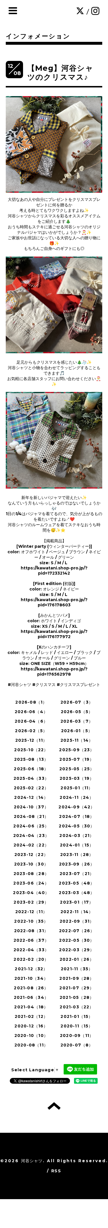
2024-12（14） (31, 797)
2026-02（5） (31, 730)
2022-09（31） (77, 921)
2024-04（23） (31, 835)
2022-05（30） (76, 940)
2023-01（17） (76, 902)
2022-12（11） (31, 911)
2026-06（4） (31, 711)
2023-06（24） (31, 883)
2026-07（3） (76, 702)
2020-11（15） (76, 1026)
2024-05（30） (76, 826)
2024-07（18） (76, 816)
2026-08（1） (31, 702)
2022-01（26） (77, 959)
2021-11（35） (77, 968)
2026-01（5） (76, 730)
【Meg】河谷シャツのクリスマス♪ (60, 72)
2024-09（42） (76, 807)
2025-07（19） (76, 759)
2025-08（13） (31, 759)
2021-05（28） (77, 997)
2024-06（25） (31, 826)
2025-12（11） (31, 740)
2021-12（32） (31, 968)
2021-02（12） (31, 1016)
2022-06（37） (31, 940)
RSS (56, 1170)
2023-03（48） (76, 892)
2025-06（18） (31, 768)
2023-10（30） (31, 864)
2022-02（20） (31, 959)
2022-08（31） (31, 930)
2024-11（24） (77, 797)
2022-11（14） (76, 911)
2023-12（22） (31, 854)
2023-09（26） (76, 864)
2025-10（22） (31, 749)
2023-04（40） (31, 892)
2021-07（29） (76, 987)
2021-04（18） (31, 1007)
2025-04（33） (31, 778)
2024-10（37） (31, 807)
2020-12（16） (31, 1026)
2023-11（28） (76, 854)
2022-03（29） (76, 949)
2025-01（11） (76, 787)
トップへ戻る (54, 1106)
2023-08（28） (31, 873)
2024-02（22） (31, 845)
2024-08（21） (31, 816)
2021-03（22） (77, 1007)
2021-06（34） (31, 997)
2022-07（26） (76, 930)
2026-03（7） (76, 721)
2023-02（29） (31, 902)
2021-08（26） (31, 987)
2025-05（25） (76, 768)
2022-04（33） (31, 949)
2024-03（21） (76, 835)
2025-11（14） (76, 740)
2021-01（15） (76, 1016)
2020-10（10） (31, 1035)
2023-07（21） (77, 873)
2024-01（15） (77, 845)
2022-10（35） (31, 921)
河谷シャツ (32, 1160)
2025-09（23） (76, 749)
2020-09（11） (77, 1035)
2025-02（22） (31, 787)
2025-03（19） (77, 778)
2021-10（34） (31, 978)
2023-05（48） (76, 883)
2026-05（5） (77, 711)
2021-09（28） (76, 978)
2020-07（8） (76, 1045)
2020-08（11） (31, 1045)
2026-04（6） (31, 721)
